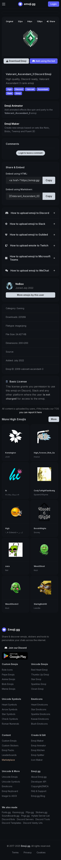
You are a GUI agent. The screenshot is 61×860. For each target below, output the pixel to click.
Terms (15, 852)
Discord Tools (43, 819)
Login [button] (54, 4)
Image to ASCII (9, 796)
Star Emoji (36, 679)
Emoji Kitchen (38, 750)
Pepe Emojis (8, 674)
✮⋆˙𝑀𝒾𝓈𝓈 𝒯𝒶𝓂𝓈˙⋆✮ (12, 494)
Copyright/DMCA (39, 786)
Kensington (10, 453)
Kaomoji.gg (18, 812)
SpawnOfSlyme (41, 494)
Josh (7, 457)
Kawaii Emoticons (40, 719)
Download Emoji (17, 61)
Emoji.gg (13, 629)
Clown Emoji (37, 689)
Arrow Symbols (9, 709)
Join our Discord (17, 647)
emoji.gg (29, 4)
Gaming (20, 308)
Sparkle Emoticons (40, 714)
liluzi (36, 570)
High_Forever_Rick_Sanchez (47, 453)
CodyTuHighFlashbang (44, 490)
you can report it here (30, 412)
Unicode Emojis (10, 776)
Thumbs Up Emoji (40, 674)
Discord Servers (25, 819)
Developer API (38, 781)
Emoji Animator (38, 745)
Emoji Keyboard (10, 791)
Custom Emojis (9, 740)
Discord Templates (11, 823)
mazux (37, 457)
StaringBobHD (40, 604)
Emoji (18, 93)
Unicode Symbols (11, 781)
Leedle (37, 608)
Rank (9, 93)
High (9, 89)
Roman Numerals (10, 723)
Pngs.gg (25, 815)
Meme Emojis (8, 689)
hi (6, 490)
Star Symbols (8, 714)
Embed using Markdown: (19, 189)
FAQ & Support (38, 791)
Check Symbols (10, 719)
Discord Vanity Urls (33, 823)
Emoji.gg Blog (38, 796)
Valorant (30, 89)
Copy (49, 180)
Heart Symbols (9, 704)
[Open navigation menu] (4, 4)
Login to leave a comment (31, 153)
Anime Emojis (8, 679)
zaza (7, 566)
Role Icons (7, 669)
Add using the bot (45, 61)
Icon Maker (37, 760)
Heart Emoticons (39, 704)
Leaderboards (9, 755)
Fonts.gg (6, 812)
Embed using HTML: (17, 173)
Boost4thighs (40, 528)
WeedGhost (39, 566)
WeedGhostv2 (11, 604)
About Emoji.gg (38, 776)
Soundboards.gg (10, 815)
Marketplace (8, 760)
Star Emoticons (38, 709)
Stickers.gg (41, 812)
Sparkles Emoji (38, 684)
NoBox (19, 283)
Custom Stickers (10, 745)
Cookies (41, 852)
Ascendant (43, 89)
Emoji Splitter (37, 755)
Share (52, 21)
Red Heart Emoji (39, 669)
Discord (19, 89)
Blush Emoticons (39, 723)
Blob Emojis (8, 684)
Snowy (37, 532)
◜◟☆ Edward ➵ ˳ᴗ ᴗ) (14, 532)
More (54, 419)
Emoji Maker (37, 740)
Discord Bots (8, 819)
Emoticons (7, 786)
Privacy (28, 852)
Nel (6, 570)
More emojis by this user (30, 295)
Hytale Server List (40, 815)
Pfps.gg (30, 812)
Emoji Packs (8, 750)
